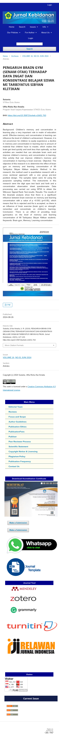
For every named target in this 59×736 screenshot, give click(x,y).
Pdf (8, 305)
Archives (15, 56)
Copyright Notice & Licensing (23, 451)
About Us (45, 32)
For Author (30, 32)
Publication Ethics (17, 427)
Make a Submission (18, 523)
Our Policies (13, 32)
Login (30, 38)
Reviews (13, 412)
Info (45, 27)
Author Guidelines (17, 422)
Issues (33, 27)
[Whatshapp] (31, 553)
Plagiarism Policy (17, 456)
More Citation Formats (14, 345)
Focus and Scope (17, 417)
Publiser (13, 436)
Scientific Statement (18, 446)
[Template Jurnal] (24, 575)
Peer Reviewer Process (20, 441)
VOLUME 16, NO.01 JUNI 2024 (35, 56)
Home (11, 27)
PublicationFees (16, 432)
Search (22, 27)
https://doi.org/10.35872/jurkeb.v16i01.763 (27, 115)
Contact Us (14, 466)
